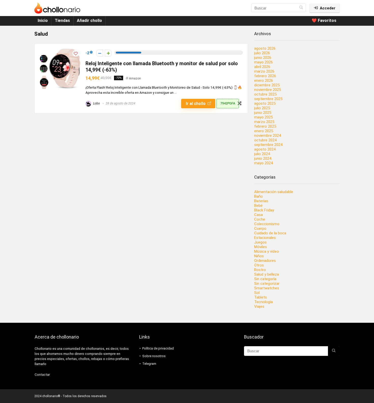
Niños (259, 256)
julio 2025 (262, 108)
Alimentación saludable (273, 192)
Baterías (261, 201)
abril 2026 (262, 66)
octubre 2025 (265, 94)
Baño (258, 196)
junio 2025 (262, 112)
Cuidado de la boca (270, 233)
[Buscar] (301, 8)
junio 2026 (262, 57)
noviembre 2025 (267, 89)
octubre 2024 (265, 140)
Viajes (259, 306)
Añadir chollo (89, 20)
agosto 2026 (265, 48)
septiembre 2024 (268, 144)
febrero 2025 (265, 126)
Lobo (96, 103)
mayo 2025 (263, 117)
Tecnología (263, 302)
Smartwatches (266, 288)
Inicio (43, 20)
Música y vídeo (266, 251)
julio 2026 (262, 53)
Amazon (135, 78)
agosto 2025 (265, 103)
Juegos (260, 242)
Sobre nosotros (154, 356)
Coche (259, 219)
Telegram (149, 364)
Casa (258, 214)
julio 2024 (262, 154)
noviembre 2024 (267, 135)
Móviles (260, 247)
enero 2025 (263, 131)
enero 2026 (263, 80)
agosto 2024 (265, 149)
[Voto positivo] (108, 53)
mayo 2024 (263, 163)
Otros (259, 265)
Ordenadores (265, 260)
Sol (257, 292)
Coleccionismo (266, 224)
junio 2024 (262, 158)
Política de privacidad (158, 348)
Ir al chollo (196, 103)
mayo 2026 (263, 62)
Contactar (42, 375)
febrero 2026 (265, 76)
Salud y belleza (266, 274)
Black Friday (264, 210)
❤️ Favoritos (324, 20)
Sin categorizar (267, 283)
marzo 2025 (264, 121)
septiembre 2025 (268, 99)
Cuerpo (260, 228)
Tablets (260, 297)
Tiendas (62, 20)
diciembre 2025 (267, 85)
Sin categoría (265, 279)
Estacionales (265, 237)
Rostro (260, 269)
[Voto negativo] (99, 53)
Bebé (258, 205)
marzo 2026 (264, 71)
